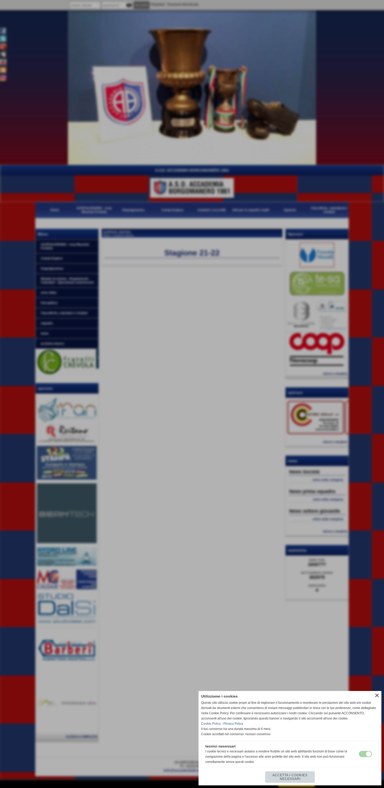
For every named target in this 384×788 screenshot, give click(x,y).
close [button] (377, 695)
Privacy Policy (233, 723)
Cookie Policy (211, 723)
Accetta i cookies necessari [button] (289, 777)
